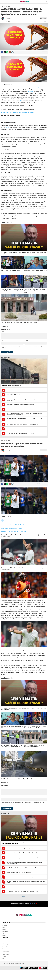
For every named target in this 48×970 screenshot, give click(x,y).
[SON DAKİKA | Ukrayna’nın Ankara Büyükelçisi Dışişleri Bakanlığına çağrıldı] (24, 764)
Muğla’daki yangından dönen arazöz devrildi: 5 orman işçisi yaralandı (22, 424)
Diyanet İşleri (37, 88)
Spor (3, 933)
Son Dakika (44, 21)
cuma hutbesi (19, 88)
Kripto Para (4, 943)
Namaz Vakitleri (5, 944)
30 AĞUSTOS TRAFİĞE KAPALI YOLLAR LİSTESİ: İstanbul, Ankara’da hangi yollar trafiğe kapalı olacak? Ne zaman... (25, 419)
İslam (21, 101)
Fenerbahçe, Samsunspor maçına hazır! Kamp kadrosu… (19, 428)
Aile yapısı (30, 91)
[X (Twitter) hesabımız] (32, 903)
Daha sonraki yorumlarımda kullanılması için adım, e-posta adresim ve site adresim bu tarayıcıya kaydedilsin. (23, 347)
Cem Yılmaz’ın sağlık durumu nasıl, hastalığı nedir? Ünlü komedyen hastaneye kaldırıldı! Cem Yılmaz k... (26, 399)
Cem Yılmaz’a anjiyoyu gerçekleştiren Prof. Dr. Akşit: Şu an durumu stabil (22, 409)
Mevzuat (4, 935)
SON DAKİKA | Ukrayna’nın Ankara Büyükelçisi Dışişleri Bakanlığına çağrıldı (23, 891)
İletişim (4, 956)
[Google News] (44, 52)
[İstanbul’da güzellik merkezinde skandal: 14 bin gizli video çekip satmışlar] (24, 307)
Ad (2, 340)
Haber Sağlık (8, 18)
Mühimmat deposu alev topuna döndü (15, 390)
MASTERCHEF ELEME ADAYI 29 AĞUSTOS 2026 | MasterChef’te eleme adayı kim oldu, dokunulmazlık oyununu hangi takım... (24, 414)
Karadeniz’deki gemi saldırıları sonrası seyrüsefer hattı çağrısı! (20, 433)
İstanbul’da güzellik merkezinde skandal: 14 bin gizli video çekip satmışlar (23, 886)
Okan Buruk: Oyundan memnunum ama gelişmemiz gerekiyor (20, 404)
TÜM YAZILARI (43, 18)
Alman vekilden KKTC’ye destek (13, 394)
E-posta (26, 340)
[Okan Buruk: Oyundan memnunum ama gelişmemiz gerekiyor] (12, 262)
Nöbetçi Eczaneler (6, 946)
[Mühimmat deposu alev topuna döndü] (24, 371)
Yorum (3, 331)
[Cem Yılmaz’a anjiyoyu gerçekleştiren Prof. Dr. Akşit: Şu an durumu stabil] (35, 262)
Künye (3, 958)
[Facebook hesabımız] (30, 903)
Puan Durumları (5, 948)
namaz (8, 127)
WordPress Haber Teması (17, 963)
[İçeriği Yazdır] (12, 52)
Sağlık (3, 927)
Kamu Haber (5, 931)
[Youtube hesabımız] (36, 903)
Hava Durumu (5, 941)
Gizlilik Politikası (5, 954)
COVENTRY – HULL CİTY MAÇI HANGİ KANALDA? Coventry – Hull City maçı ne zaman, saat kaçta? (26, 882)
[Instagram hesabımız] (34, 903)
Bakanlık (4, 929)
